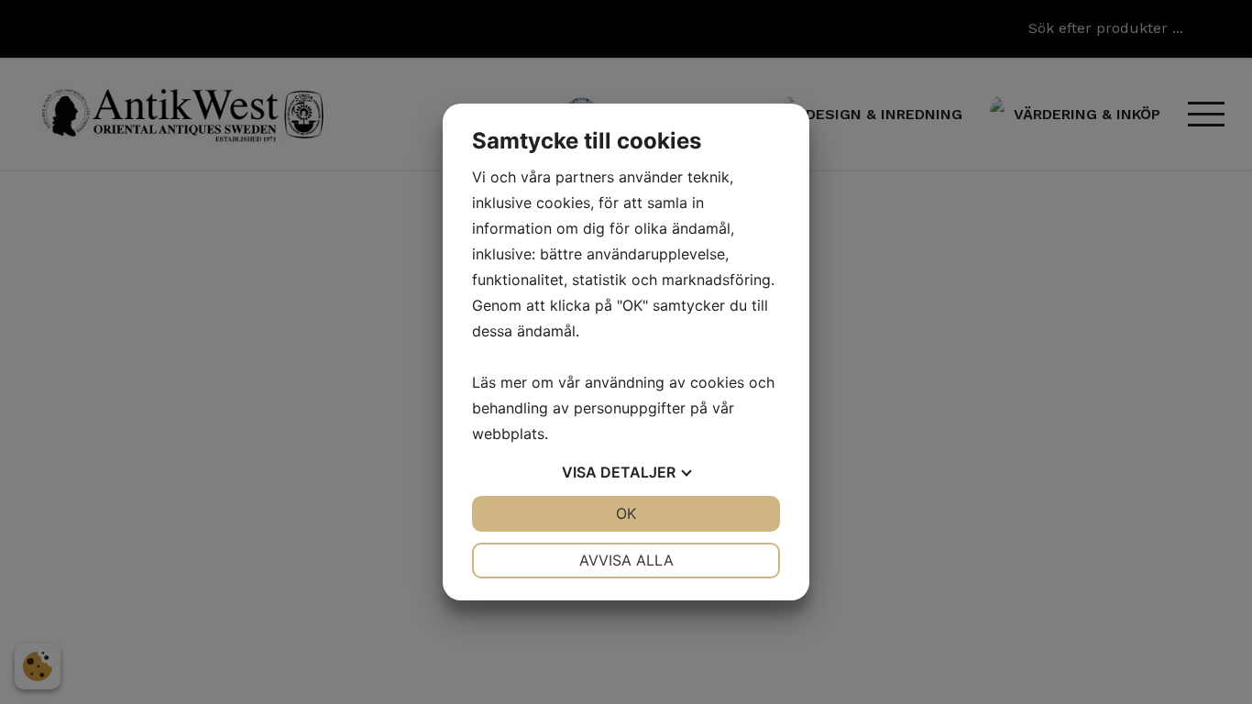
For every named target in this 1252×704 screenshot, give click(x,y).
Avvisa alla (626, 560)
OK (626, 513)
